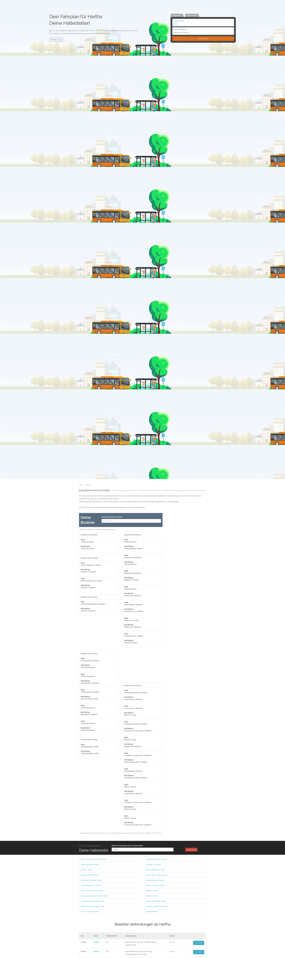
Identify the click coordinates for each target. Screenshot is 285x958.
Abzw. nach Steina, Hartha (155, 885)
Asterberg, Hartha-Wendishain (156, 906)
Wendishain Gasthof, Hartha (156, 901)
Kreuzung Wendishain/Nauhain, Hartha (95, 896)
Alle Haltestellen (152, 911)
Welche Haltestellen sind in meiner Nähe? (127, 846)
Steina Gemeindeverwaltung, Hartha (93, 859)
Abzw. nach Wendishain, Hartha (92, 891)
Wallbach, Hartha (152, 891)
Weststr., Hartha (151, 896)
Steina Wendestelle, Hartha (155, 870)
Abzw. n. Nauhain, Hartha (89, 911)
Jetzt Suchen (191, 850)
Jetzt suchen (203, 38)
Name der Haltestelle (180, 29)
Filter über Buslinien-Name (112, 517)
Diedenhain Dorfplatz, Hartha (156, 859)
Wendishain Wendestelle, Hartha (92, 906)
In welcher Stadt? (178, 21)
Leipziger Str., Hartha (153, 864)
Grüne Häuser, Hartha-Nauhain (156, 875)
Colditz (96, 942)
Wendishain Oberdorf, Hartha (91, 880)
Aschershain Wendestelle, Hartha (92, 901)
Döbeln (96, 951)
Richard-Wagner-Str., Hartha (91, 885)
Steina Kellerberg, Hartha (90, 864)
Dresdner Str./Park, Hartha (90, 875)
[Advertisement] (99, 634)
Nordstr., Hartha (86, 870)
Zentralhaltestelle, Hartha (155, 880)
